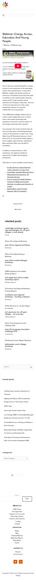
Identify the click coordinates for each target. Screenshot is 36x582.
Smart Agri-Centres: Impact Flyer (15, 410)
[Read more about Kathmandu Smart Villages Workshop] (18, 340)
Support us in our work (17, 514)
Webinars (7, 45)
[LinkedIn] (15, 562)
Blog (17, 533)
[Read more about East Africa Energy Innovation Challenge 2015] (18, 324)
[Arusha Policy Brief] (16, 241)
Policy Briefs (17, 540)
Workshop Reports (10, 282)
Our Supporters (17, 511)
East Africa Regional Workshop (17, 245)
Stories (7, 235)
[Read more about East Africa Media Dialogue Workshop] (18, 255)
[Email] (21, 562)
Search (17, 495)
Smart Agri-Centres (17, 516)
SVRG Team (8, 406)
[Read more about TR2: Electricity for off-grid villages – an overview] (18, 307)
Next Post (18, 209)
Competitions (9, 334)
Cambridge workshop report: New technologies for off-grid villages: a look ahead (17, 230)
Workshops (8, 248)
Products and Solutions (17, 519)
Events (17, 543)
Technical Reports (10, 317)
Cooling (18, 521)
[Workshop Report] (18, 272)
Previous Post (18, 204)
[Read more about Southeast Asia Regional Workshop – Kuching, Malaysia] (18, 290)
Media (17, 531)
